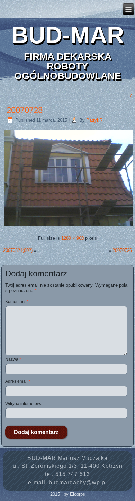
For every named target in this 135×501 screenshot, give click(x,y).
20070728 (25, 110)
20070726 (122, 250)
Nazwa (13, 359)
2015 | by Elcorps (67, 494)
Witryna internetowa (24, 403)
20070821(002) (18, 250)
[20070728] (69, 225)
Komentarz (16, 301)
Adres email (17, 381)
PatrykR (94, 120)
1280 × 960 (72, 238)
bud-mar (67, 35)
